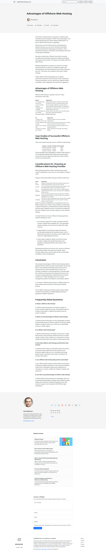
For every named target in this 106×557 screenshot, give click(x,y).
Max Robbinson (34, 19)
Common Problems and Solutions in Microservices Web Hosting (43, 479)
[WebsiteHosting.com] (19, 540)
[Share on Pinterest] (65, 405)
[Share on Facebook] (52, 405)
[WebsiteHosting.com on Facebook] (16, 544)
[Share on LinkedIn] (58, 405)
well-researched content (44, 549)
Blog (91, 2)
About (82, 538)
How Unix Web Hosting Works (42, 469)
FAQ (86, 2)
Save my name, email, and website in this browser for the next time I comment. (53, 525)
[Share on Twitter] (55, 405)
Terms (82, 542)
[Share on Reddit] (62, 405)
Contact (82, 540)
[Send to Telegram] (76, 405)
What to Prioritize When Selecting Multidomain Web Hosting (46, 458)
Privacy (82, 544)
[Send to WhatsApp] (79, 405)
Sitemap (83, 546)
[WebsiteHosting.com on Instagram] (20, 544)
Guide (81, 2)
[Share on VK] (69, 405)
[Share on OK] (72, 405)
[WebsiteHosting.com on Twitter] (18, 544)
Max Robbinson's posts (28, 420)
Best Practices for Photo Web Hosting (44, 448)
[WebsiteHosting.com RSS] (22, 544)
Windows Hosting (39, 439)
